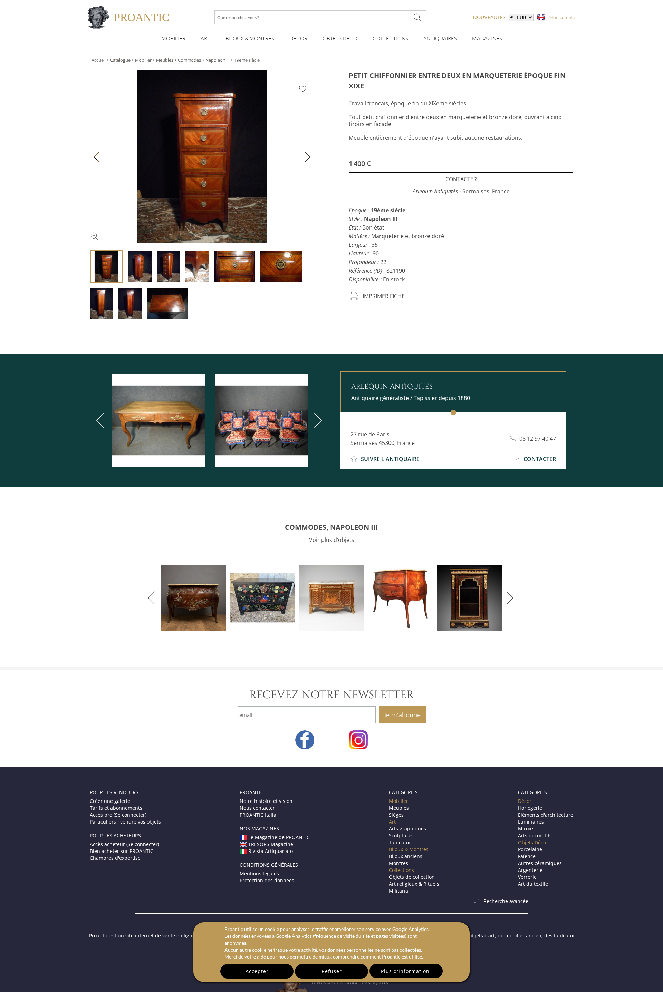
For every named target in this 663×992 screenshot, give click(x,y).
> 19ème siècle (245, 60)
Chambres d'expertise (115, 858)
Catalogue (120, 60)
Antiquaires (440, 38)
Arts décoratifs (535, 835)
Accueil (99, 60)
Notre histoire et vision (266, 801)
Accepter (257, 971)
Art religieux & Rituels (414, 884)
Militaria (398, 890)
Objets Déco (340, 38)
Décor (298, 38)
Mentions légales (259, 873)
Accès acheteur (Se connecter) (124, 844)
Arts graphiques (407, 828)
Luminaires (531, 821)
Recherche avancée (505, 901)
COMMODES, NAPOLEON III (331, 527)
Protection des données (267, 880)
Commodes (189, 60)
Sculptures (401, 835)
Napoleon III (217, 60)
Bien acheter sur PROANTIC (121, 851)
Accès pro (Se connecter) (118, 814)
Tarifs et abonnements (116, 808)
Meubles (164, 60)
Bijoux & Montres (409, 849)
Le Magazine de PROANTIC (279, 837)
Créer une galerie (110, 801)
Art (205, 38)
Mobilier (173, 38)
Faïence (527, 856)
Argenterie (530, 870)
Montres (398, 863)
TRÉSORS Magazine (270, 844)
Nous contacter (257, 808)
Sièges (396, 814)
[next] (316, 420)
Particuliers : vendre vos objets (125, 821)
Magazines (487, 38)
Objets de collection (412, 877)
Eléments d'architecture (545, 814)
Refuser (331, 971)
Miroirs (526, 828)
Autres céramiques (540, 863)
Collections (390, 38)
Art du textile (533, 884)
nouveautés (489, 17)
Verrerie (527, 877)
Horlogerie (530, 808)
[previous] (101, 420)
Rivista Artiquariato (270, 851)
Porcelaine (530, 849)
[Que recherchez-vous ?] (417, 17)
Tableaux (399, 842)
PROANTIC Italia (258, 814)
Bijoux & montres (249, 38)
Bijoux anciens (405, 856)
